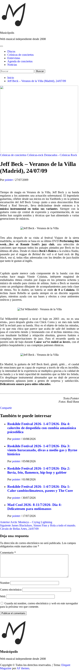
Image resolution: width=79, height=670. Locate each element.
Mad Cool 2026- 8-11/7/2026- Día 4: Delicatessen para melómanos (34, 507)
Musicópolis (7, 32)
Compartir (6, 407)
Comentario (8, 552)
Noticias (12, 64)
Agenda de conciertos (20, 61)
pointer (9, 179)
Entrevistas (13, 58)
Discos (11, 51)
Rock (74, 155)
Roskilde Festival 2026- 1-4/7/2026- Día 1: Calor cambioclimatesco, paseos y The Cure (40, 489)
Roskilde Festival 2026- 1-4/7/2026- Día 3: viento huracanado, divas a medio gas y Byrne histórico (42, 450)
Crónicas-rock (35, 155)
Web (2, 596)
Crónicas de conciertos (20, 54)
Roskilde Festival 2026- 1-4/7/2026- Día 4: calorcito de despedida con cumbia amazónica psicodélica (41, 428)
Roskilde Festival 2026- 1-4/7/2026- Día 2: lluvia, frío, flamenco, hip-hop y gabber (38, 470)
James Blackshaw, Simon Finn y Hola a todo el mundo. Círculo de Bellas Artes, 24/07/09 (38, 527)
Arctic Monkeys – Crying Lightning (26, 522)
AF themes (23, 668)
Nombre (5, 582)
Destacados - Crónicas (57, 155)
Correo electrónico (10, 589)
